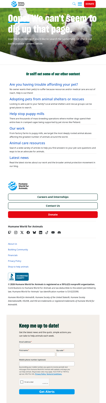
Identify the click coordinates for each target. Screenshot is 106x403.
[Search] (75, 4)
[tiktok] (46, 232)
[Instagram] (15, 232)
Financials (13, 255)
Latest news (19, 157)
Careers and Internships (53, 197)
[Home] (18, 186)
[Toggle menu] (80, 4)
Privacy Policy (14, 261)
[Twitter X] (22, 232)
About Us (12, 243)
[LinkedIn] (40, 232)
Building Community (18, 249)
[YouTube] (53, 232)
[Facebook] (28, 232)
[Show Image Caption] (103, 49)
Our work (17, 128)
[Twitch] (9, 232)
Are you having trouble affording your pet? (44, 84)
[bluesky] (34, 232)
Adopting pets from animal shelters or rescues (47, 99)
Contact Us (53, 206)
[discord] (59, 232)
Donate (90, 3)
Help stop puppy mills (27, 113)
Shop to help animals (18, 266)
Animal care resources (27, 143)
